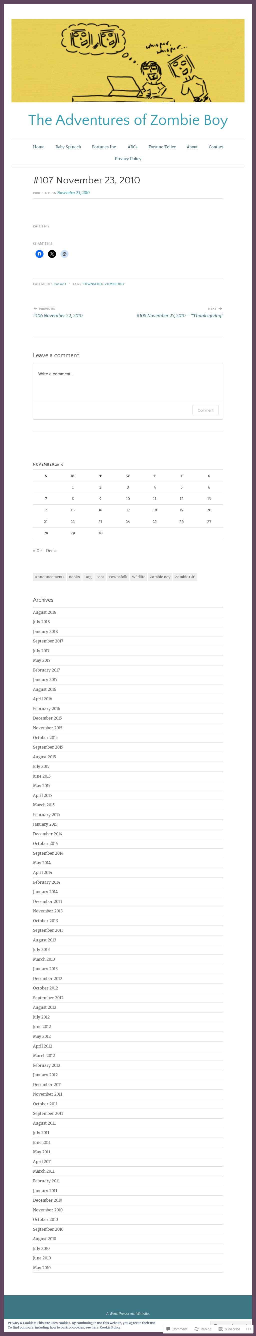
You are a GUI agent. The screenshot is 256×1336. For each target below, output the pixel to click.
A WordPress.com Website (127, 1313)
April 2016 (42, 699)
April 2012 (42, 1046)
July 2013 (41, 949)
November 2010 (48, 1210)
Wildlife (138, 577)
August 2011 (44, 1123)
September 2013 (48, 930)
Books (74, 577)
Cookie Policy (110, 1327)
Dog (88, 577)
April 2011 (42, 1161)
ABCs (133, 147)
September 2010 (48, 1229)
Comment (206, 410)
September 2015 (48, 747)
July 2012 (41, 1017)
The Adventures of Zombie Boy (128, 120)
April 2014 (42, 872)
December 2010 (47, 1200)
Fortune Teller (162, 147)
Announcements (49, 577)
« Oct (38, 550)
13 (209, 498)
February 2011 (46, 1181)
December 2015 (47, 718)
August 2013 (44, 940)
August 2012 (44, 1007)
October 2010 (45, 1219)
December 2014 (47, 834)
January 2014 (45, 891)
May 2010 (42, 1267)
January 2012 (45, 1075)
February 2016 (46, 708)
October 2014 (45, 843)
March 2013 (44, 959)
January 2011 (45, 1190)
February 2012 (46, 1065)
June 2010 (42, 1258)
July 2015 (41, 766)
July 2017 (41, 650)
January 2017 (45, 679)
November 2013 (48, 911)
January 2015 (45, 824)
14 (46, 510)
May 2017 (41, 660)
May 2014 (42, 862)
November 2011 (47, 1094)
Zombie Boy (115, 284)
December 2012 (47, 978)
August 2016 (44, 689)
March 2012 (44, 1055)
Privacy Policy (128, 158)
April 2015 (42, 795)
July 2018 (41, 621)
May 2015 (41, 785)
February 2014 (46, 882)
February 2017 (46, 670)
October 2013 (45, 920)
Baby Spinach (68, 147)
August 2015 (44, 757)
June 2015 (42, 776)
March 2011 (43, 1171)
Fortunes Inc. (104, 147)
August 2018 (44, 612)
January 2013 (45, 968)
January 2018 (45, 631)
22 (73, 521)
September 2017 (48, 641)
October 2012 (45, 988)
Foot (100, 577)
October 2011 (45, 1104)
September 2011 (48, 1113)
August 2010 (44, 1238)
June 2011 (41, 1142)
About (192, 147)
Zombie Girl (185, 577)
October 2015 (45, 737)
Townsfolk (93, 284)
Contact (216, 147)
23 (100, 521)
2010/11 (60, 284)
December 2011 (47, 1084)
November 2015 (47, 728)
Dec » (51, 550)
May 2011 (41, 1152)
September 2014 (48, 853)
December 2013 (47, 901)
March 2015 (44, 805)
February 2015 (46, 814)
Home (38, 147)
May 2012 (42, 1036)
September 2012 (48, 997)
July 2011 (41, 1132)
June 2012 (42, 1026)
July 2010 (41, 1248)
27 (209, 521)
